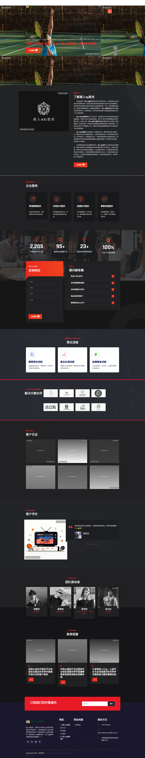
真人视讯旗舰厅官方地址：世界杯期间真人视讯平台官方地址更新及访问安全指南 (41, 481)
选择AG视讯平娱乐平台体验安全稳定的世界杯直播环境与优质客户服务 (40, 672)
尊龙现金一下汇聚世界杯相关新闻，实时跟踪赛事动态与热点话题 (41, 455)
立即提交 (34, 317)
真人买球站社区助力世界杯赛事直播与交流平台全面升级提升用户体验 (104, 455)
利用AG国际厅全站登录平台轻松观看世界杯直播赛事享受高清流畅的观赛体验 (72, 673)
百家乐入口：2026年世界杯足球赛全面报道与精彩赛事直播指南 (72, 481)
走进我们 (79, 165)
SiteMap (77, 725)
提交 (111, 704)
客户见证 (78, 4)
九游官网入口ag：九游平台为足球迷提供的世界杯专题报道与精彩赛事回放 (104, 672)
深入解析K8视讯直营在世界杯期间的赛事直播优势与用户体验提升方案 (104, 481)
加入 (65, 738)
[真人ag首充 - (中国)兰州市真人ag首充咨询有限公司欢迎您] (33, 6)
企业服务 (94, 4)
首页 (58, 4)
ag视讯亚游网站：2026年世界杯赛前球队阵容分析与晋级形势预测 (72, 455)
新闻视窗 (86, 4)
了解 (67, 4)
